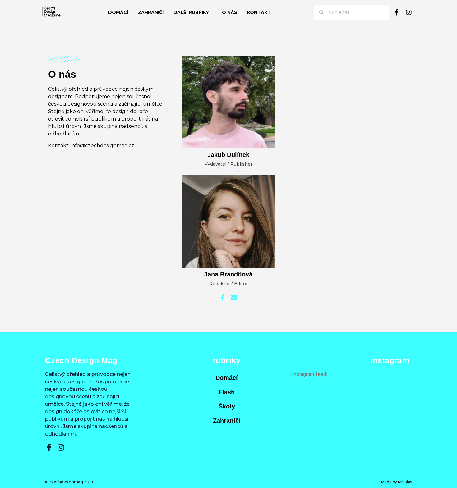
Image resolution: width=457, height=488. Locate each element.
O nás (229, 12)
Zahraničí (151, 12)
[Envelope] (234, 297)
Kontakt (259, 12)
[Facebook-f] (396, 12)
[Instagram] (409, 12)
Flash (227, 392)
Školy (227, 406)
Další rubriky (191, 12)
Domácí (118, 12)
